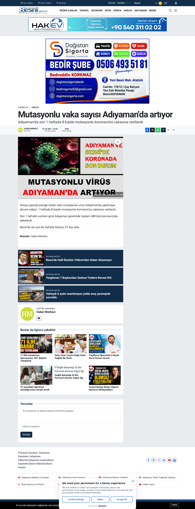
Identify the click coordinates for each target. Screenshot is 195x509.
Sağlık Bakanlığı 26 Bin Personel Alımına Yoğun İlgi (69, 376)
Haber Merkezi (46, 312)
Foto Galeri (27, 3)
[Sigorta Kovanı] (97, 71)
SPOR (108, 10)
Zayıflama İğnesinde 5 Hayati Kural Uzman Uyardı (104, 356)
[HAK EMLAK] (97, 24)
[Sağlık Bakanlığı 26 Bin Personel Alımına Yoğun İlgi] (71, 369)
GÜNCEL (84, 10)
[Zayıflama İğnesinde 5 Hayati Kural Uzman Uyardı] (105, 343)
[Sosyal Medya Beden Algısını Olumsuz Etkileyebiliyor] (105, 375)
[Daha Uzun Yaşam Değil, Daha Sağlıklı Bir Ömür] (71, 343)
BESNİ (152, 10)
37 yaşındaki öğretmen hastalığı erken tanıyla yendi (34, 388)
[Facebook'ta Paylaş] (147, 130)
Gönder (26, 434)
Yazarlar (62, 3)
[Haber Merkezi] (27, 313)
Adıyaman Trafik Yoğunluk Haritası (158, 477)
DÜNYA (117, 10)
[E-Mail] (39, 318)
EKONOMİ (96, 10)
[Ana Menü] (175, 10)
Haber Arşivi (148, 484)
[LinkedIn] (164, 460)
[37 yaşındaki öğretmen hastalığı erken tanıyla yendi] (36, 375)
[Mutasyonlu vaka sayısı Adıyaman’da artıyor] (70, 168)
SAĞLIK (128, 10)
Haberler (23, 107)
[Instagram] (158, 460)
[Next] (174, 460)
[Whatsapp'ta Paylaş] (157, 130)
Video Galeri (46, 3)
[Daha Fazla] (163, 130)
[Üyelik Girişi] (174, 3)
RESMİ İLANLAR (68, 10)
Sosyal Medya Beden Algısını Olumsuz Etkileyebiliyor (104, 388)
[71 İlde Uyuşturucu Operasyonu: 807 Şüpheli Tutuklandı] (36, 343)
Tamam (174, 505)
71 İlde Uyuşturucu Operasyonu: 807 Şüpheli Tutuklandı (33, 358)
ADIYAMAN (140, 10)
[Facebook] (148, 460)
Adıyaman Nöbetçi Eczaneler (35, 477)
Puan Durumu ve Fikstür (32, 484)
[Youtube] (169, 460)
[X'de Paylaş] (152, 130)
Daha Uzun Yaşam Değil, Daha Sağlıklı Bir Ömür (70, 356)
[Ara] (170, 10)
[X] (153, 460)
